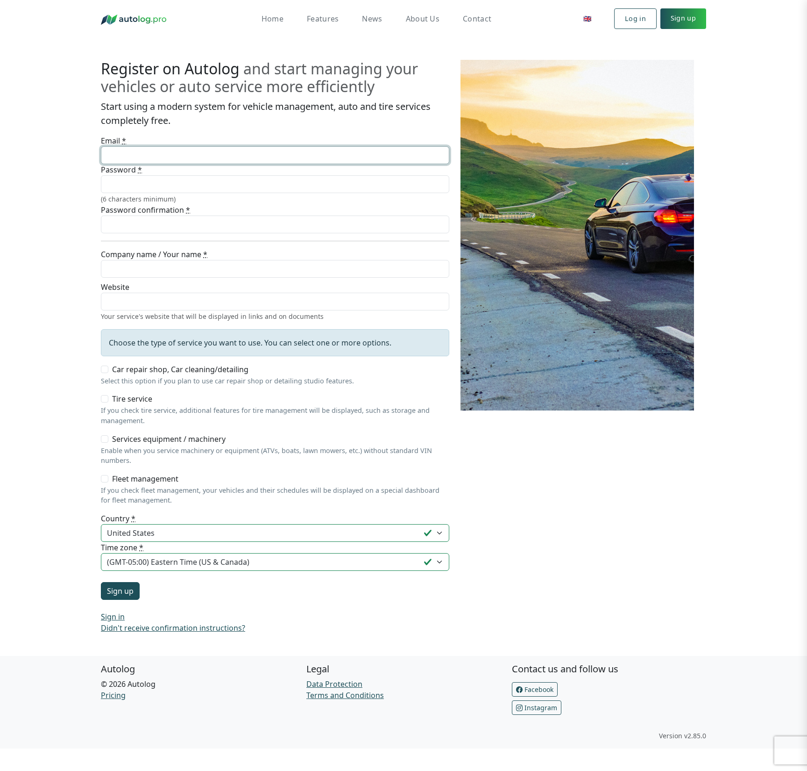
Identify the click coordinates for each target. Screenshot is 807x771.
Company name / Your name (154, 254)
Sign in (113, 617)
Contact (477, 19)
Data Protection (334, 684)
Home (272, 19)
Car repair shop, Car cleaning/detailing (180, 369)
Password (121, 170)
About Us (422, 19)
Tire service (132, 399)
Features (323, 19)
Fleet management (145, 479)
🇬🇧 (587, 18)
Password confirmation (145, 210)
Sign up (683, 18)
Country (118, 518)
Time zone (122, 547)
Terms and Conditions (345, 695)
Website (115, 287)
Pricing (113, 695)
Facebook (538, 689)
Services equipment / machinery (169, 439)
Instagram (540, 707)
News (372, 19)
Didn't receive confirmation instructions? (173, 628)
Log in (635, 18)
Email (113, 141)
